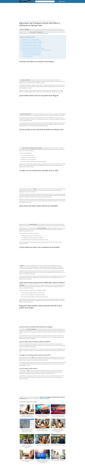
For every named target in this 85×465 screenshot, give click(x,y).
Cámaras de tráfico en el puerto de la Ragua (30, 39)
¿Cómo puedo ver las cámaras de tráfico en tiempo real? (33, 42)
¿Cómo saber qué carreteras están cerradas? (31, 53)
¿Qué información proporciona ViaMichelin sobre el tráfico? (33, 48)
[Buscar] (54, 1)
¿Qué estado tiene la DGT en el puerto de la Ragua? (32, 40)
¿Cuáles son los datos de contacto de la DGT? (32, 54)
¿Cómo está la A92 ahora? (28, 56)
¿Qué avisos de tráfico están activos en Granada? (31, 45)
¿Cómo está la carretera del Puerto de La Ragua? (32, 51)
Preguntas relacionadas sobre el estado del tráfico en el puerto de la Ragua (36, 50)
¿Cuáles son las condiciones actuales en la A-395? (31, 43)
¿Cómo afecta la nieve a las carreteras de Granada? (32, 47)
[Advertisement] (42, 11)
